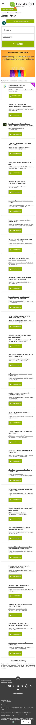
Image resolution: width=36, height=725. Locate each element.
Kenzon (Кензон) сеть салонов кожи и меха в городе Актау (20, 240)
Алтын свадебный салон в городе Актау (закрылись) (19, 336)
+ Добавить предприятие (20, 21)
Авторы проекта (18, 693)
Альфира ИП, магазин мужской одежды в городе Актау (18, 393)
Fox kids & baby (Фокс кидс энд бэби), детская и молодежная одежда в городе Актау (20, 548)
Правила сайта (24, 718)
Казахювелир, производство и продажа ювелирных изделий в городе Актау (18, 625)
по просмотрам (23, 80)
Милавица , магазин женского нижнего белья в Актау (18, 586)
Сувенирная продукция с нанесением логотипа (17, 86)
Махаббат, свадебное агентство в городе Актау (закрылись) (19, 278)
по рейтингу (14, 80)
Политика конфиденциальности (10, 718)
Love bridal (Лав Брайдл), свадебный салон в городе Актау (20, 355)
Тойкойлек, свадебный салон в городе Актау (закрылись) (18, 259)
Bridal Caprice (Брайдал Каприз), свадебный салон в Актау (19, 316)
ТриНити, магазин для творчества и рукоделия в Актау (20, 605)
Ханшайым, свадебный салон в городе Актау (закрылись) (18, 297)
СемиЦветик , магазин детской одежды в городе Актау (18, 566)
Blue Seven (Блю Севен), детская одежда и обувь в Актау (19, 528)
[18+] (18, 4)
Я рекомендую (16, 95)
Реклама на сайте (6, 680)
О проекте (4, 705)
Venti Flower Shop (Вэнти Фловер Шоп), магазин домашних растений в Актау (20, 125)
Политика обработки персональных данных (21, 719)
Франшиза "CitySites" (7, 682)
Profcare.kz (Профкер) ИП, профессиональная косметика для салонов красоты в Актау (19, 106)
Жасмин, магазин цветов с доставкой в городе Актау (17, 182)
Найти (19, 44)
